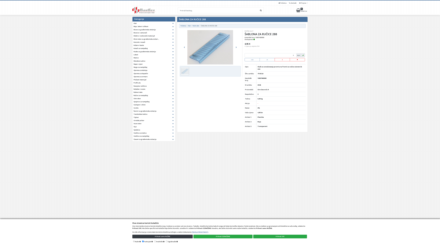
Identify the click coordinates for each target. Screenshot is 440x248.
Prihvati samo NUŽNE (162, 236)
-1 (282, 60)
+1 (267, 60)
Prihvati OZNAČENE (223, 236)
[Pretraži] (261, 10)
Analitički (159, 242)
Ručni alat (249, 31)
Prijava (303, 3)
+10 (252, 60)
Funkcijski (147, 242)
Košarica (304, 10)
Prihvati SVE (280, 236)
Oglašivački (172, 242)
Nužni (137, 242)
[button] (184, 47)
